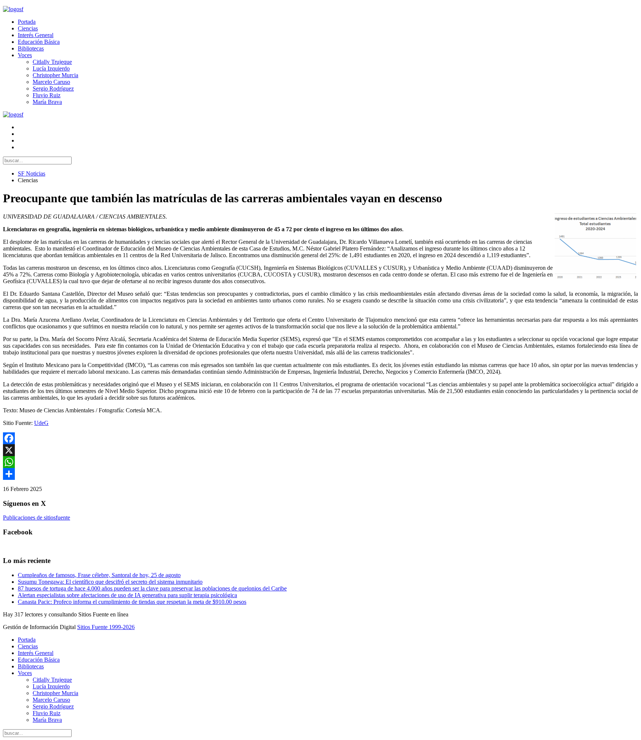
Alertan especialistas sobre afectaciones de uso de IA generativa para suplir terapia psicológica (127, 595)
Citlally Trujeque (52, 62)
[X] (320, 450)
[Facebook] (320, 438)
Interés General (35, 35)
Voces (25, 55)
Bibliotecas (31, 48)
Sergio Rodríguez (53, 88)
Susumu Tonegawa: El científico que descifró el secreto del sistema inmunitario (110, 582)
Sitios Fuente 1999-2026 (106, 627)
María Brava (47, 102)
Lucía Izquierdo (51, 68)
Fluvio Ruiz (46, 95)
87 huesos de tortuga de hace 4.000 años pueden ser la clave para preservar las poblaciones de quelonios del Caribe (152, 588)
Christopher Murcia (55, 75)
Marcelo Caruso (51, 82)
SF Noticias (31, 173)
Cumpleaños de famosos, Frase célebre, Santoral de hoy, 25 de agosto (99, 575)
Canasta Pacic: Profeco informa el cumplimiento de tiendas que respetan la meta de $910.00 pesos (132, 602)
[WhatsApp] (320, 462)
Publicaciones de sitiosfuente (36, 517)
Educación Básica (39, 42)
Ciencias (28, 28)
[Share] (320, 474)
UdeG (41, 423)
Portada (27, 22)
